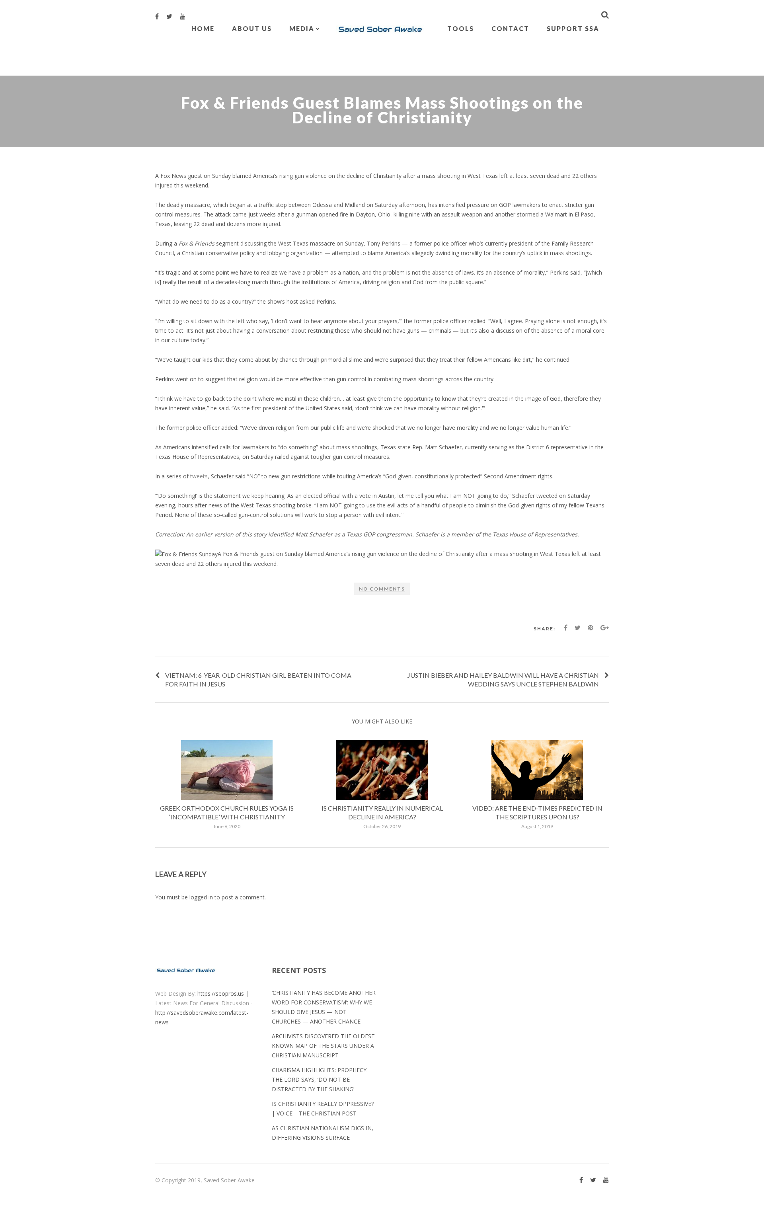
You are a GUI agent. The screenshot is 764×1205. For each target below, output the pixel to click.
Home (202, 28)
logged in (201, 897)
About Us (252, 28)
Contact (510, 28)
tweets (199, 476)
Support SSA (573, 28)
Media (301, 28)
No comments (382, 589)
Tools (460, 28)
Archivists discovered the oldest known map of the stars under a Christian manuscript (323, 1045)
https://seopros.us (220, 993)
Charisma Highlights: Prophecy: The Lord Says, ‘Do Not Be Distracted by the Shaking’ (320, 1079)
